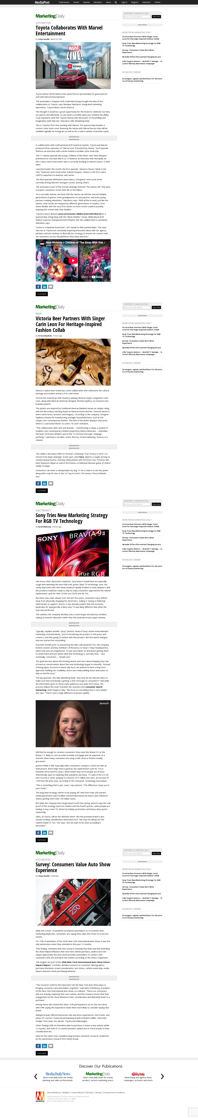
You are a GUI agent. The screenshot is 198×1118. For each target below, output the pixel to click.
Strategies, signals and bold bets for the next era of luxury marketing (142, 80)
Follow (157, 2)
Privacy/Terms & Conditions (114, 1092)
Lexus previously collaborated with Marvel (79, 213)
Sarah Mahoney (44, 527)
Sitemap (98, 1092)
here (81, 456)
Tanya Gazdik (44, 39)
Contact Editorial (77, 1092)
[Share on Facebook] (38, 287)
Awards (86, 2)
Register (134, 2)
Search (116, 2)
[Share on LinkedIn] (44, 287)
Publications (64, 2)
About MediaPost (53, 1092)
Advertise (146, 2)
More (108, 2)
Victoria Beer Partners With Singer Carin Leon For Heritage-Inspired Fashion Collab (140, 37)
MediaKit (65, 1092)
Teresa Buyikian (45, 336)
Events (76, 2)
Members (98, 2)
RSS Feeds (89, 1092)
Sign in (124, 2)
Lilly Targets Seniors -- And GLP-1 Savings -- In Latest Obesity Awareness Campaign (142, 62)
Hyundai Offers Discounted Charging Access (141, 57)
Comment (41, 294)
